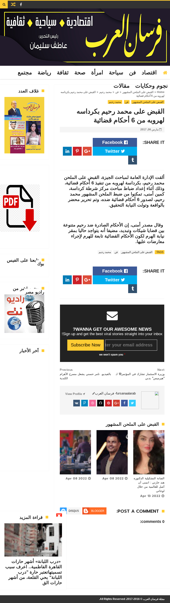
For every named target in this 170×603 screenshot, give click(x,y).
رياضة (44, 72)
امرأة (97, 72)
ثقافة (63, 72)
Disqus (74, 510)
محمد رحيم (115, 102)
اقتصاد (149, 72)
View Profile (74, 394)
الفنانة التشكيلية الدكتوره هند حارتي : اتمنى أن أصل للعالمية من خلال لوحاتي (149, 484)
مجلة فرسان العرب (153, 599)
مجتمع (25, 72)
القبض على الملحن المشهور (147, 102)
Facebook (113, 142)
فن (132, 72)
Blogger (97, 510)
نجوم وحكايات (151, 86)
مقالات (121, 86)
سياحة (116, 72)
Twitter (113, 151)
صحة (79, 72)
